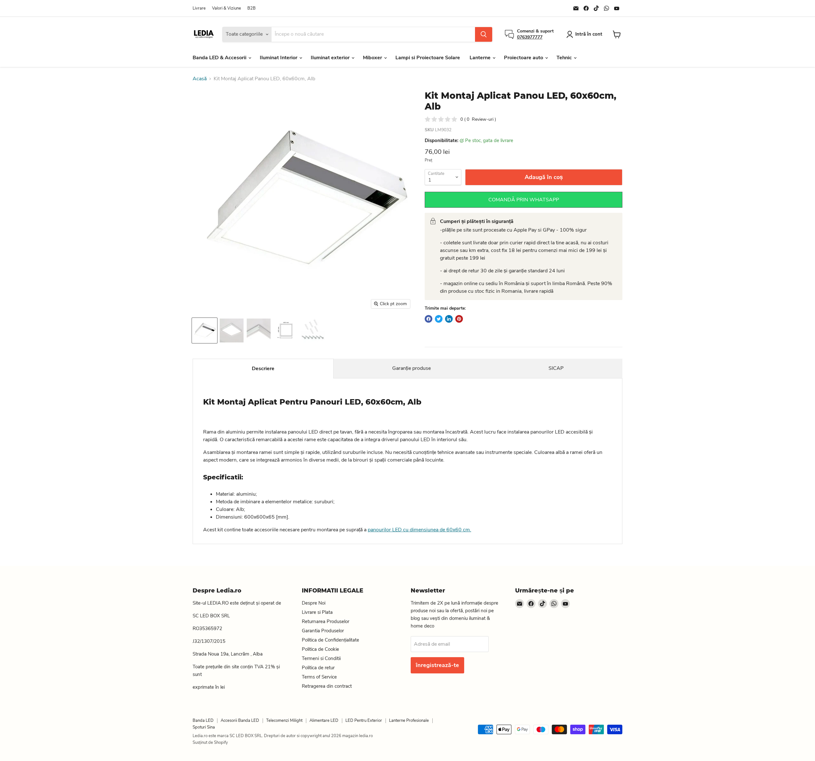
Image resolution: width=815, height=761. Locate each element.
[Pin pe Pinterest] (459, 319)
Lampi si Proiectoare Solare (427, 57)
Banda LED (203, 720)
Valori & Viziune (226, 8)
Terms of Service (319, 677)
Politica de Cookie (320, 649)
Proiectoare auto (524, 57)
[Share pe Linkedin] (449, 319)
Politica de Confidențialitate (330, 640)
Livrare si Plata (317, 612)
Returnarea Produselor (325, 621)
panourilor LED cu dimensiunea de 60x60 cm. (419, 529)
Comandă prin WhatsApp (523, 199)
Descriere (263, 368)
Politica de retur (318, 667)
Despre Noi (313, 603)
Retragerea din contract (327, 686)
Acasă (200, 79)
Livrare (199, 8)
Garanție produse (411, 368)
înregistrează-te (437, 665)
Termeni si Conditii (321, 658)
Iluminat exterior (331, 57)
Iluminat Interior (279, 57)
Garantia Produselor (323, 631)
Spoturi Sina (204, 727)
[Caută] (483, 34)
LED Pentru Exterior (363, 720)
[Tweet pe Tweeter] (439, 319)
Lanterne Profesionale (409, 720)
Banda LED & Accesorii (220, 57)
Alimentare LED (323, 720)
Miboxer (373, 57)
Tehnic (564, 57)
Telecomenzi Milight (284, 720)
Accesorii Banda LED (240, 720)
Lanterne (481, 57)
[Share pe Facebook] (428, 319)
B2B (251, 8)
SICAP (556, 368)
